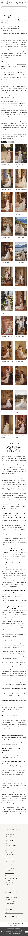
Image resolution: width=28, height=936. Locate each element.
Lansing (3, 617)
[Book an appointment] (19, 3)
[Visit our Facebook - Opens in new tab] (5, 917)
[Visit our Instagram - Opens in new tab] (9, 917)
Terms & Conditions (11, 901)
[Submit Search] (25, 7)
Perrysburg (10, 617)
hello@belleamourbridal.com (14, 923)
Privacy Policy (10, 899)
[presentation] (7, 153)
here (16, 934)
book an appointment (8, 138)
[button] (2, 3)
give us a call (23, 136)
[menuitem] (2, 3)
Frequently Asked (11, 897)
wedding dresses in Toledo (15, 794)
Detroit (24, 614)
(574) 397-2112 (9, 864)
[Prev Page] (7, 443)
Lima (15, 617)
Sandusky (22, 617)
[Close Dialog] (1, 931)
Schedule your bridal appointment (10, 62)
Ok (26, 931)
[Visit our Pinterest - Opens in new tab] (13, 917)
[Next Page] (21, 443)
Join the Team (9, 895)
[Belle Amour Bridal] (9, 3)
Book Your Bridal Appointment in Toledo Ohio (13, 688)
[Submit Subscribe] (22, 912)
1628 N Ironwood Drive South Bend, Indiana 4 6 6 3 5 (12, 868)
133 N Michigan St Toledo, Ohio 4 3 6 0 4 (10, 836)
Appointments (9, 840)
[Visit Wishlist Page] (22, 3)
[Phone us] (17, 3)
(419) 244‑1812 (9, 832)
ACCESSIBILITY (9, 903)
